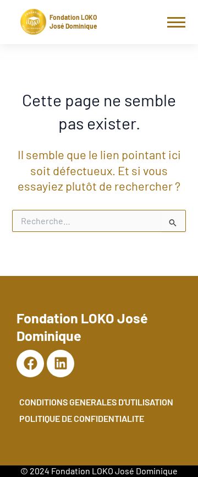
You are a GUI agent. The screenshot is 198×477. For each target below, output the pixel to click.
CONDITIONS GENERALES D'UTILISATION (96, 402)
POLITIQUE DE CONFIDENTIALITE (81, 418)
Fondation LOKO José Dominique (73, 21)
